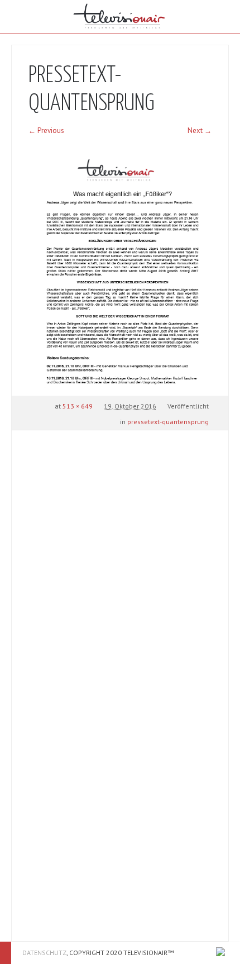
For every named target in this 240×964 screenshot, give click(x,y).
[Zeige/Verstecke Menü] (16, 17)
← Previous (46, 130)
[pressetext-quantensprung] (120, 272)
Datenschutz (44, 952)
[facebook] (220, 951)
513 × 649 (78, 406)
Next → (200, 130)
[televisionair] (120, 17)
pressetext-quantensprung (168, 421)
